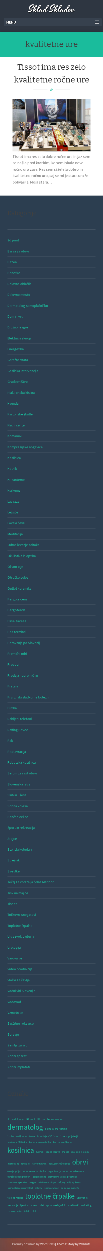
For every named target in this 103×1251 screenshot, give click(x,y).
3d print (13, 240)
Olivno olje (15, 566)
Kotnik (12, 468)
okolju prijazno (16, 1171)
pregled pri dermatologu (42, 1182)
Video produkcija (20, 969)
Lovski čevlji (16, 523)
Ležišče (13, 512)
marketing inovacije (19, 1163)
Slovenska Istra (19, 784)
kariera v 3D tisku (17, 1142)
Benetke (14, 273)
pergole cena (39, 1176)
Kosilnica (14, 458)
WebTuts (84, 1244)
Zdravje (13, 1034)
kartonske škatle (62, 1142)
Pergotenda (17, 610)
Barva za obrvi (18, 251)
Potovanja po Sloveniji (24, 643)
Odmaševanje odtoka (24, 545)
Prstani (13, 686)
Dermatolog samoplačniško (28, 305)
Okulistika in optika (22, 556)
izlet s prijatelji (69, 1136)
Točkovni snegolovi (22, 914)
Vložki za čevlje (19, 980)
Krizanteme (16, 479)
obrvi (80, 1162)
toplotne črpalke (50, 1196)
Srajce (12, 838)
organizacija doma (58, 1171)
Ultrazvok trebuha (21, 936)
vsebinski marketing (80, 1205)
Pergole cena (18, 599)
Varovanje (15, 958)
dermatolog (25, 1127)
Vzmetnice (15, 1012)
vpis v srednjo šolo (56, 1205)
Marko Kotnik (39, 1163)
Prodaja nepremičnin (23, 675)
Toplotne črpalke (20, 925)
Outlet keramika (20, 588)
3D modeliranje (16, 1119)
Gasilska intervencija (23, 371)
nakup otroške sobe (59, 1163)
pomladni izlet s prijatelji (62, 1176)
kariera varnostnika (40, 1142)
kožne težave (53, 1151)
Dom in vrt (15, 316)
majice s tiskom (80, 1151)
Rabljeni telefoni (20, 719)
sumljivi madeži (70, 1188)
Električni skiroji (19, 338)
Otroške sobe (18, 577)
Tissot (12, 904)
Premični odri (17, 653)
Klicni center (17, 425)
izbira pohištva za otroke (21, 1136)
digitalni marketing (56, 1128)
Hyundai (13, 403)
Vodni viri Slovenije (22, 991)
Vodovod (14, 1002)
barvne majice (54, 1119)
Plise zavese (17, 621)
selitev (38, 1188)
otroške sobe (77, 1171)
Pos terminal (17, 632)
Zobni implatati (19, 1067)
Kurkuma (14, 490)
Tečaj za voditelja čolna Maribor (31, 882)
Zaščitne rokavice (21, 1023)
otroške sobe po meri (19, 1176)
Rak (10, 740)
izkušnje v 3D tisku (47, 1136)
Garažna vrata (18, 360)
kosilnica (21, 1150)
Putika (12, 708)
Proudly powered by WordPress (33, 1244)
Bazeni (13, 262)
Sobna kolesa (18, 806)
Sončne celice (18, 817)
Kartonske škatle (20, 414)
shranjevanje (51, 1188)
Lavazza (14, 501)
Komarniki (15, 436)
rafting (61, 1182)
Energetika (16, 349)
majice (65, 1151)
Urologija (14, 947)
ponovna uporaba (17, 1182)
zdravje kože (15, 1211)
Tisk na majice (18, 893)
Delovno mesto (19, 294)
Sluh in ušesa (17, 795)
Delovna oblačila (20, 284)
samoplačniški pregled (20, 1188)
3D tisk (41, 1119)
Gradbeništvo (18, 381)
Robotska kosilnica (22, 762)
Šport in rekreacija (21, 827)
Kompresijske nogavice (25, 447)
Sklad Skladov (51, 9)
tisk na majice (15, 1197)
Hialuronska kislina (21, 392)
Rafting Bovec (18, 730)
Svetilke (14, 871)
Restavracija (17, 751)
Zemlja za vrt (17, 1045)
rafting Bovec (74, 1182)
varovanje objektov (18, 1205)
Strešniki (14, 860)
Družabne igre (18, 327)
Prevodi (13, 664)
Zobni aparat (17, 1056)
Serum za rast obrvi (22, 773)
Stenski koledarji (20, 849)
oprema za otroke (36, 1171)
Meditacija (15, 534)
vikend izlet (37, 1205)
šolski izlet (30, 1211)
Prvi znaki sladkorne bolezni (28, 697)
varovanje (82, 1197)
